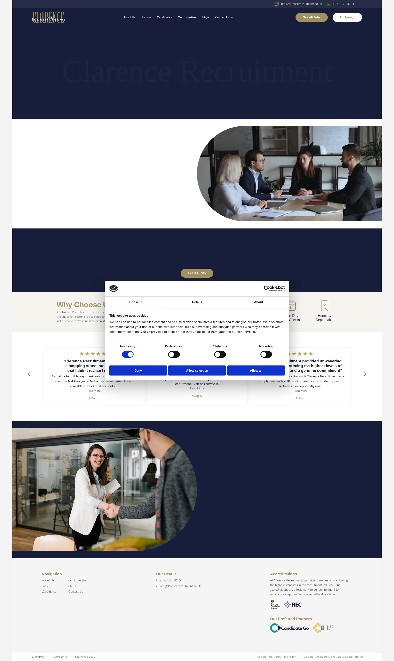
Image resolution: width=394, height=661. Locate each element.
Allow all (256, 370)
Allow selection (197, 370)
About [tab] (258, 302)
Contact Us (222, 17)
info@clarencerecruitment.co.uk (180, 586)
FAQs (205, 17)
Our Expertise (187, 17)
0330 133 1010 (170, 580)
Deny (138, 370)
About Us (129, 17)
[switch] (174, 354)
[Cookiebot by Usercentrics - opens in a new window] (267, 288)
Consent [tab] (135, 302)
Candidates (164, 17)
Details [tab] (197, 302)
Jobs (145, 17)
